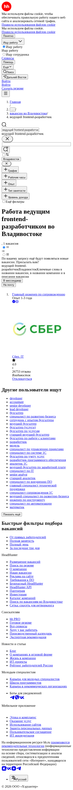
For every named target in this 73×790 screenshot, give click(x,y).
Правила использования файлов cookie (28, 32)
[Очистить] (7, 139)
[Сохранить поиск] (6, 149)
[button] (6, 81)
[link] (8, 71)
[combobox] (20, 130)
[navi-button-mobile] (6, 93)
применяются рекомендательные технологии (36, 744)
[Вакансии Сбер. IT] (40, 329)
